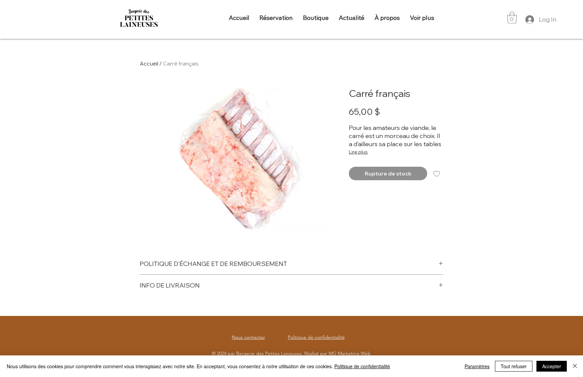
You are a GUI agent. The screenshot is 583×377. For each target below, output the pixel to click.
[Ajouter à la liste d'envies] (436, 173)
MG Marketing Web (350, 353)
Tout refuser (514, 366)
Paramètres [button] (477, 366)
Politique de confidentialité (362, 366)
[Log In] (529, 19)
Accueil (149, 63)
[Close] (575, 366)
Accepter (551, 366)
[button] (512, 18)
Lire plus (358, 152)
